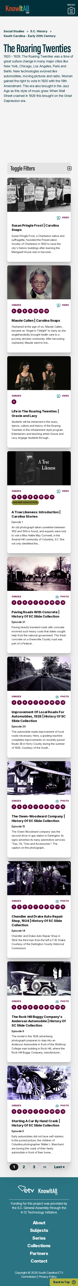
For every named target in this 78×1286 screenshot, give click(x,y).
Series (39, 1238)
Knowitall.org (17, 9)
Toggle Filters (23, 168)
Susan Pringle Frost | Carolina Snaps (35, 228)
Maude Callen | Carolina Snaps (36, 320)
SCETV (26, 1189)
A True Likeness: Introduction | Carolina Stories (36, 514)
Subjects (39, 1230)
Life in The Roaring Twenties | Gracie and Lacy (35, 413)
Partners (39, 15)
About (39, 1222)
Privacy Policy (48, 1276)
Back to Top (61, 1282)
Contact (39, 1261)
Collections (39, 1245)
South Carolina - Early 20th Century (30, 36)
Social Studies (14, 31)
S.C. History (39, 31)
